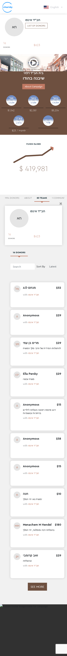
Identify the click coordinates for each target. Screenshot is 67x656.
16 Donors (19, 252)
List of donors (36, 25)
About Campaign (33, 86)
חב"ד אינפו (33, 294)
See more (37, 587)
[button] (60, 203)
